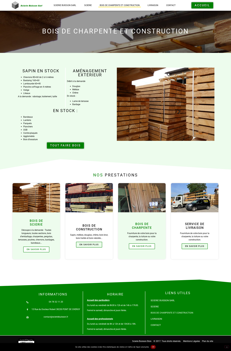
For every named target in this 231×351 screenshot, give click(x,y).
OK (153, 347)
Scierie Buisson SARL (65, 5)
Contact (171, 5)
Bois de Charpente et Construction (120, 5)
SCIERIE (88, 5)
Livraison (153, 5)
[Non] (226, 347)
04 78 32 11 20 (56, 302)
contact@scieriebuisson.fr (56, 317)
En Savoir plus (36, 249)
